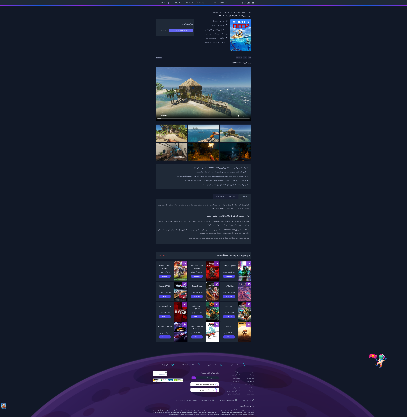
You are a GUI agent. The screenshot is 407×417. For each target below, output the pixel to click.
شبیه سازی (239, 58)
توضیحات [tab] (245, 196)
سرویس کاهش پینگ (234, 385)
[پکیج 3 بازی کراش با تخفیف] (3, 406)
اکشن (249, 58)
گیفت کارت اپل (236, 378)
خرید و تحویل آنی (181, 30)
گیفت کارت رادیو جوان (234, 394)
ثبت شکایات (250, 378)
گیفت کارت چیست (235, 375)
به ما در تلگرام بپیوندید (206, 390)
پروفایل (175, 2)
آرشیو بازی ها (237, 12)
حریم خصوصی (250, 381)
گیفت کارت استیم (235, 381)
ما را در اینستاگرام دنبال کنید (205, 384)
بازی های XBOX (228, 12)
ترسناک (245, 58)
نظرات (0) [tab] (232, 196)
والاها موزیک (250, 394)
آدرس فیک (237, 372)
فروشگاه (244, 12)
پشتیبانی (188, 2)
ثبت (193, 377)
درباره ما (252, 372)
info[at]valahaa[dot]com (226, 401)
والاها (250, 12)
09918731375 (246, 401)
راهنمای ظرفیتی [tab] (219, 196)
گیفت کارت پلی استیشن (233, 391)
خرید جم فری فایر (235, 388)
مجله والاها (251, 391)
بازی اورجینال (201, 2)
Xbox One (159, 58)
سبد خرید (164, 2)
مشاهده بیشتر (162, 255)
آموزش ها (251, 388)
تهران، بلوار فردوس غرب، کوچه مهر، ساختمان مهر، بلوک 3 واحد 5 (193, 401)
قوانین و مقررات (249, 385)
